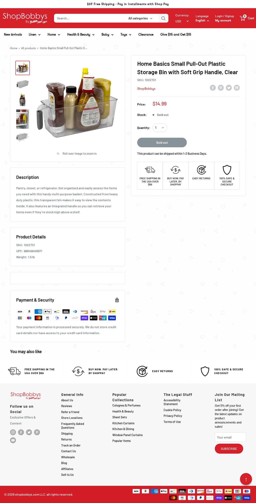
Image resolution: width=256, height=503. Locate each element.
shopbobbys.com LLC (30, 494)
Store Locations (71, 417)
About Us (67, 400)
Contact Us (68, 451)
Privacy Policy (173, 415)
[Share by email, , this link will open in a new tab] (237, 87)
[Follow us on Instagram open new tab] (13, 432)
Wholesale (68, 457)
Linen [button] (32, 34)
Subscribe (229, 448)
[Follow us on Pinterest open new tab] (37, 432)
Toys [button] (124, 34)
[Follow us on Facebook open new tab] (21, 432)
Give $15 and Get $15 (175, 34)
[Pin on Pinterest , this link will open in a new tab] (221, 87)
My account (223, 20)
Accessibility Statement (172, 402)
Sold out (162, 142)
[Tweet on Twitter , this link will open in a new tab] (229, 87)
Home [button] (52, 34)
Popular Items (121, 440)
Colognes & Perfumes (126, 405)
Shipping (67, 433)
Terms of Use (172, 421)
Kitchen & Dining (123, 429)
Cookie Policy (172, 410)
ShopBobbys (146, 88)
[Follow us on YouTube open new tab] (13, 440)
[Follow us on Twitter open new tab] (29, 432)
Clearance (145, 34)
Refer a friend (70, 412)
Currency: (182, 15)
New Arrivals (13, 34)
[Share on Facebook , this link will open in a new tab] (213, 87)
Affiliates (67, 469)
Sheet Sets (119, 417)
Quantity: (143, 127)
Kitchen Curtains (123, 423)
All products (28, 48)
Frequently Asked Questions (72, 425)
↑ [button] (246, 479)
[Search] (163, 18)
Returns (66, 439)
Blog (64, 463)
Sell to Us (67, 474)
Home (13, 48)
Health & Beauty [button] (78, 34)
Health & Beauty (123, 411)
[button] (247, 18)
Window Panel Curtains (127, 435)
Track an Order (71, 445)
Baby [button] (105, 34)
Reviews (66, 406)
